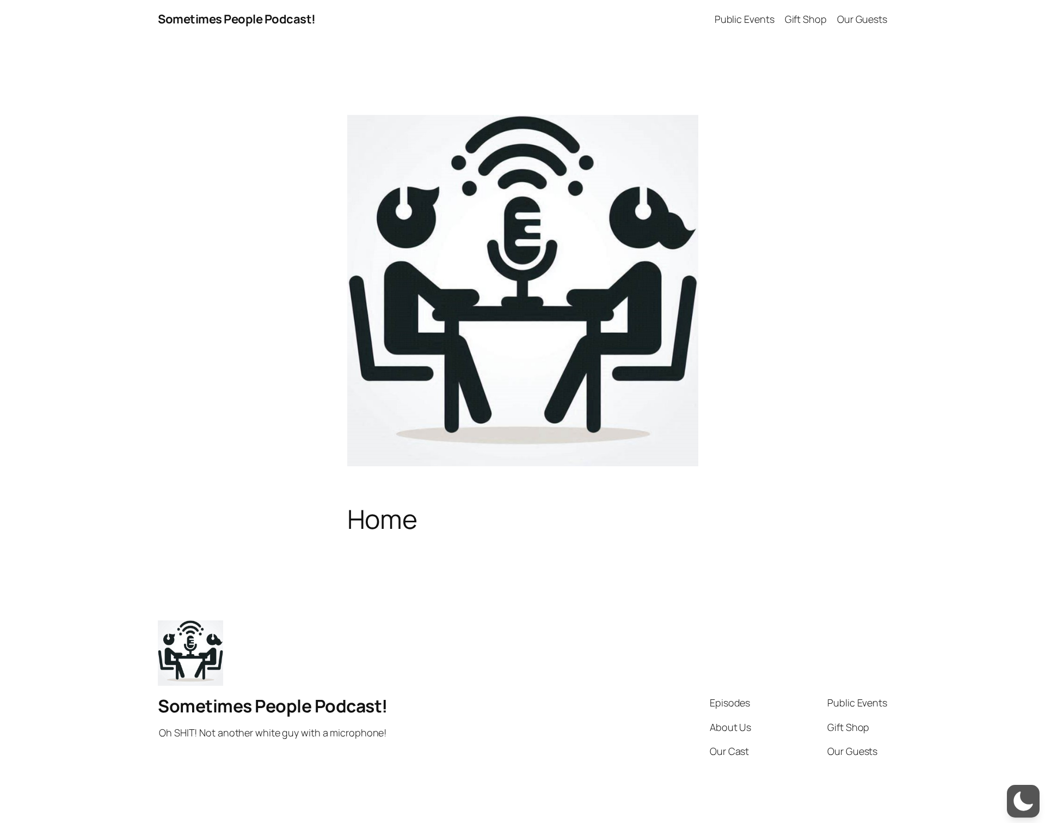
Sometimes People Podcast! (237, 19)
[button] (1023, 801)
